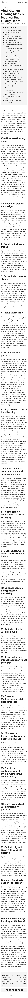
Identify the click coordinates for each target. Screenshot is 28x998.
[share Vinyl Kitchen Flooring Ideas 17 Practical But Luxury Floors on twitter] (7, 990)
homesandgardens (15, 995)
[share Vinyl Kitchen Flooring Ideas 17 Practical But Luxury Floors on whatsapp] (19, 990)
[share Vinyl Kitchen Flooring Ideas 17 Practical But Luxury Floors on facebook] (16, 990)
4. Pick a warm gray (11, 40)
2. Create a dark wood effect (14, 36)
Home (4, 2)
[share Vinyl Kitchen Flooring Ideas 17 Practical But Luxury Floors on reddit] (13, 990)
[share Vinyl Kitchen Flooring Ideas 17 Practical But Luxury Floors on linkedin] (10, 990)
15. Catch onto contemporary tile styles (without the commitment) (14, 84)
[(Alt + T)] (8, 2)
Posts (6, 8)
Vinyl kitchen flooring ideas (13, 30)
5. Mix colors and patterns (13, 42)
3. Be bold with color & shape (14, 38)
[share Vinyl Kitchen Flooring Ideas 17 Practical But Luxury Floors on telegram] (22, 990)
